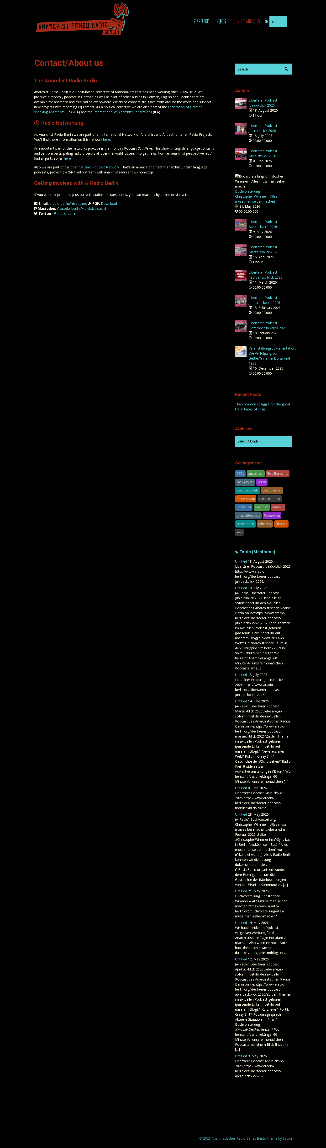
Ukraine (281, 524)
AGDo (240, 474)
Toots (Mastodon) (257, 551)
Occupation (272, 515)
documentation (269, 499)
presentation (245, 524)
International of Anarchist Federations (123, 112)
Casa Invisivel (272, 490)
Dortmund (244, 507)
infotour (278, 507)
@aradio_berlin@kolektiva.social (81, 208)
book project (245, 482)
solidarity (265, 524)
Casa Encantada (247, 490)
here (106, 139)
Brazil (262, 482)
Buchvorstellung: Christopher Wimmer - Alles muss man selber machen (256, 196)
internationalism (248, 515)
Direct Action (246, 499)
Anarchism (255, 474)
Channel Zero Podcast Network (95, 167)
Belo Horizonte (277, 474)
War (239, 532)
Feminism (261, 507)
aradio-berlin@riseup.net (68, 203)
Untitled (241, 561)
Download (109, 203)
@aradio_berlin (64, 213)
